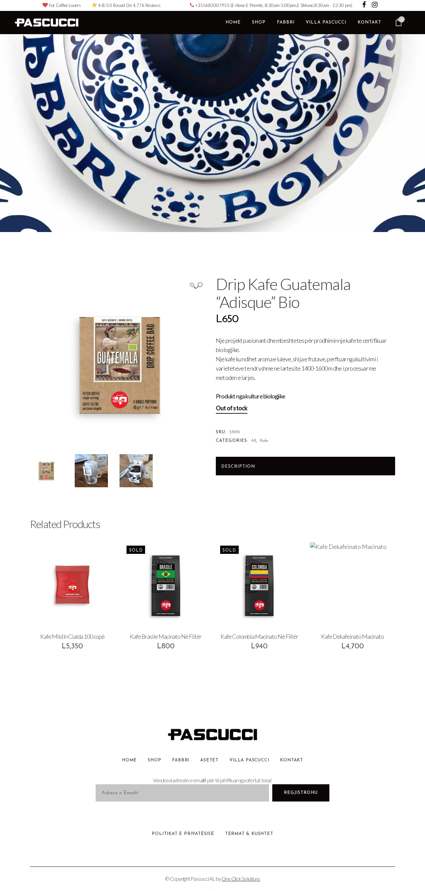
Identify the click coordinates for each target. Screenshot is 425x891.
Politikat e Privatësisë (183, 834)
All (253, 441)
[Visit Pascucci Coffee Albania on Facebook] (364, 5)
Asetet (209, 760)
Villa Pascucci (249, 760)
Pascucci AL (203, 878)
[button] (196, 285)
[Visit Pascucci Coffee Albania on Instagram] (375, 5)
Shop (154, 760)
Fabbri (180, 760)
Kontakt (291, 760)
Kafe (264, 441)
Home (129, 760)
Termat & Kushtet (249, 834)
